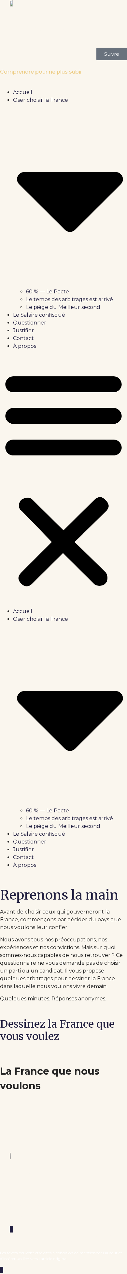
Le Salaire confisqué (39, 315)
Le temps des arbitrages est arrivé (69, 299)
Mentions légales (21, 1206)
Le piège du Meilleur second (63, 307)
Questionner (29, 323)
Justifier (23, 330)
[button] (63, 479)
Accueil (22, 92)
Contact (23, 338)
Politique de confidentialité (33, 1217)
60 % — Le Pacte (47, 292)
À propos (24, 346)
